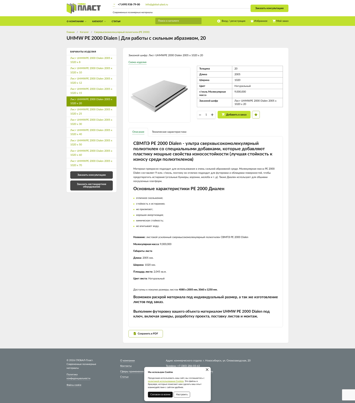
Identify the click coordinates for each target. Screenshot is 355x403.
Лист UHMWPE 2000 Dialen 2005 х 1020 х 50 (91, 142)
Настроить (182, 394)
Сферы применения (132, 371)
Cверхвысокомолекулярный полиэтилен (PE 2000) (121, 32)
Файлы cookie (74, 385)
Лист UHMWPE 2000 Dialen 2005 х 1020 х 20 (91, 101)
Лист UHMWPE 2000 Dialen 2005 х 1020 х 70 (91, 163)
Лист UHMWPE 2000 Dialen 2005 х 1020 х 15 (91, 91)
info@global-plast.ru (157, 4)
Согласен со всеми (160, 394)
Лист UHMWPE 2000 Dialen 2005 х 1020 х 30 (91, 122)
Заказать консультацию (269, 8)
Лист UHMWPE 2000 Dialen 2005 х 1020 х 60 (91, 153)
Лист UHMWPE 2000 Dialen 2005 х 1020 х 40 (91, 132)
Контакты (126, 366)
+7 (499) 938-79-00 (129, 4)
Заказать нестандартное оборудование (91, 185)
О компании (127, 360)
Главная (71, 32)
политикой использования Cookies (166, 381)
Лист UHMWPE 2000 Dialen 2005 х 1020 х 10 (91, 70)
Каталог (84, 32)
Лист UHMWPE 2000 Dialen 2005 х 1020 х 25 (91, 111)
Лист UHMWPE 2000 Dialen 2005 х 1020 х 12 (91, 80)
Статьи (124, 377)
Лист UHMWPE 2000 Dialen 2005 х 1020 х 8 (91, 60)
